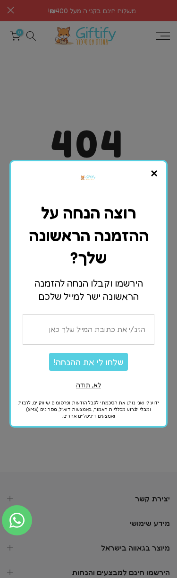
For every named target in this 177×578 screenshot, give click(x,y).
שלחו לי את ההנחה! (88, 362)
